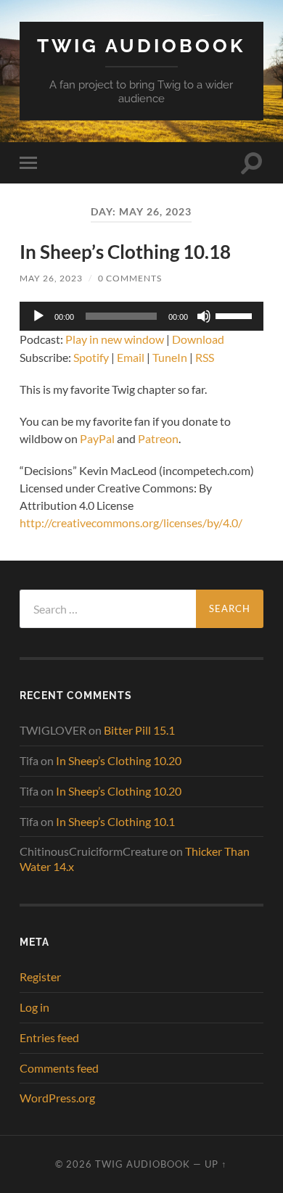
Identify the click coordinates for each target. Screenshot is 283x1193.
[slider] (236, 315)
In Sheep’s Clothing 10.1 (115, 821)
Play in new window (114, 339)
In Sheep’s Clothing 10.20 (118, 760)
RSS (204, 357)
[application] (141, 316)
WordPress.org (57, 1098)
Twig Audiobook (141, 45)
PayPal (97, 438)
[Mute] (204, 316)
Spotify (91, 357)
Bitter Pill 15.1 (139, 730)
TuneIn (169, 357)
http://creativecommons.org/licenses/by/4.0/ (131, 522)
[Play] (38, 316)
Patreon (158, 438)
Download (198, 339)
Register (40, 976)
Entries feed (49, 1037)
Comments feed (59, 1068)
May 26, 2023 (51, 278)
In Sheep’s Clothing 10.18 (125, 251)
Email (130, 357)
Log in (34, 1007)
